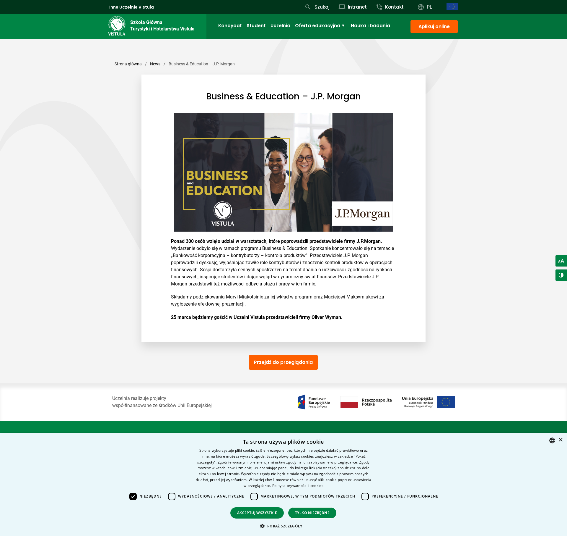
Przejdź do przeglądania (283, 362)
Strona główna (128, 64)
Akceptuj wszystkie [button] (257, 512)
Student (256, 25)
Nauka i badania (370, 25)
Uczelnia (280, 25)
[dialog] (283, 484)
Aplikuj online (434, 26)
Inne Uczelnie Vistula (131, 7)
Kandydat (230, 25)
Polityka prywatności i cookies (297, 485)
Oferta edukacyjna (317, 25)
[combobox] (552, 440)
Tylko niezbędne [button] (312, 512)
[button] (283, 526)
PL (429, 7)
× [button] (560, 440)
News (155, 64)
